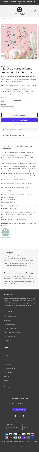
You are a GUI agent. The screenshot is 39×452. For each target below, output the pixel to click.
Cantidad (4, 104)
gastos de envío (17, 100)
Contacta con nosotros (11, 336)
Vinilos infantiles (9, 360)
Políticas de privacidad (10, 316)
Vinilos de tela (8, 364)
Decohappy (10, 441)
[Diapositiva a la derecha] (23, 63)
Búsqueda (7, 392)
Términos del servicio (21, 444)
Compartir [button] (6, 141)
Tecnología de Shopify (18, 441)
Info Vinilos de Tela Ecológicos (13, 332)
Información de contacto (17, 446)
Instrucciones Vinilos (10, 328)
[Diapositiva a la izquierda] (16, 63)
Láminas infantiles (9, 368)
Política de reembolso (31, 441)
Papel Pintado (9, 18)
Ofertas (6, 380)
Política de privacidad (9, 444)
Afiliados (6, 340)
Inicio (5, 352)
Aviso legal (7, 320)
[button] (4, 11)
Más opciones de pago (19, 124)
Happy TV (7, 376)
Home (3, 18)
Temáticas (7, 356)
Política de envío (33, 444)
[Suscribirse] (30, 403)
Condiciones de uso (10, 324)
